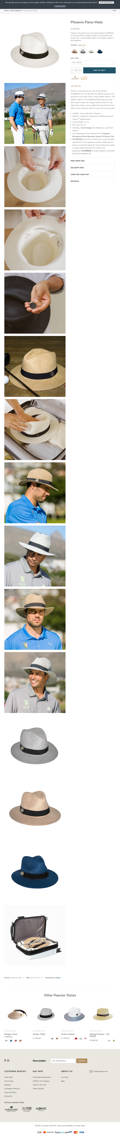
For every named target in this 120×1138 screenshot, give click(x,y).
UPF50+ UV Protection (41, 1081)
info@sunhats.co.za (101, 1071)
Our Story (64, 1077)
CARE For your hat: (80, 174)
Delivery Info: (77, 168)
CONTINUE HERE (60, 6)
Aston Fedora (68, 1034)
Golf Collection (15, 10)
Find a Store (9, 1081)
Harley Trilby (39, 1034)
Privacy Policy (80, 1126)
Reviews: (75, 181)
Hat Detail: (76, 86)
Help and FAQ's (10, 1092)
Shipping (7, 1085)
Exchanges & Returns (12, 1088)
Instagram (8, 1060)
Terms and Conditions (66, 1126)
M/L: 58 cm (77, 62)
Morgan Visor (10, 1034)
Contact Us (8, 1096)
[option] (17, 1022)
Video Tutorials (38, 1088)
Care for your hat (39, 1085)
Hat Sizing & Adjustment (42, 1077)
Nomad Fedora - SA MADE (99, 1035)
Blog (63, 1081)
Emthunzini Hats (16, 978)
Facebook (5, 1060)
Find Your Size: (78, 161)
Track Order (8, 1077)
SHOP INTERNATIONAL (106, 2)
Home (6, 10)
